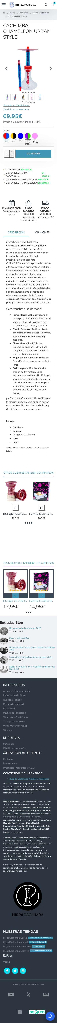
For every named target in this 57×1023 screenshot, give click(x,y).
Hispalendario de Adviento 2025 (25, 628)
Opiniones (42, 232)
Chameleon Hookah (40, 13)
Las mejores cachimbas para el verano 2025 (30, 657)
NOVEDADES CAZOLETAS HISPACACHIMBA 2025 (32, 648)
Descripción (16, 232)
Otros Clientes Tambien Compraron (28, 473)
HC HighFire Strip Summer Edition (15, 513)
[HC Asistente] (50, 1016)
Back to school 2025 (19, 638)
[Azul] (20, 136)
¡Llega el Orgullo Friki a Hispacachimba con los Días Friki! (32, 668)
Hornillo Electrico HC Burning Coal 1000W (41, 513)
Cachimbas (23, 13)
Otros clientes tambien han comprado (28, 563)
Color (5, 130)
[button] (6, 68)
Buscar (12, 13)
